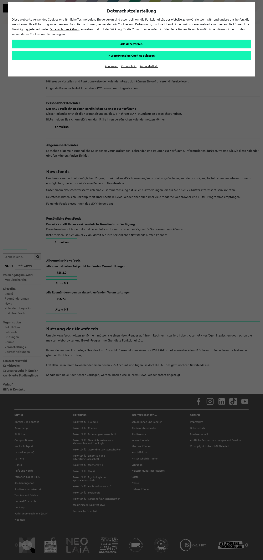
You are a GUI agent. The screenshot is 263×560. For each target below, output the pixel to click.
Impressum (111, 66)
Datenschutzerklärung (65, 29)
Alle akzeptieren (131, 44)
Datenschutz (129, 66)
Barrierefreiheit (149, 66)
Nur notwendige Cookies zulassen (131, 55)
